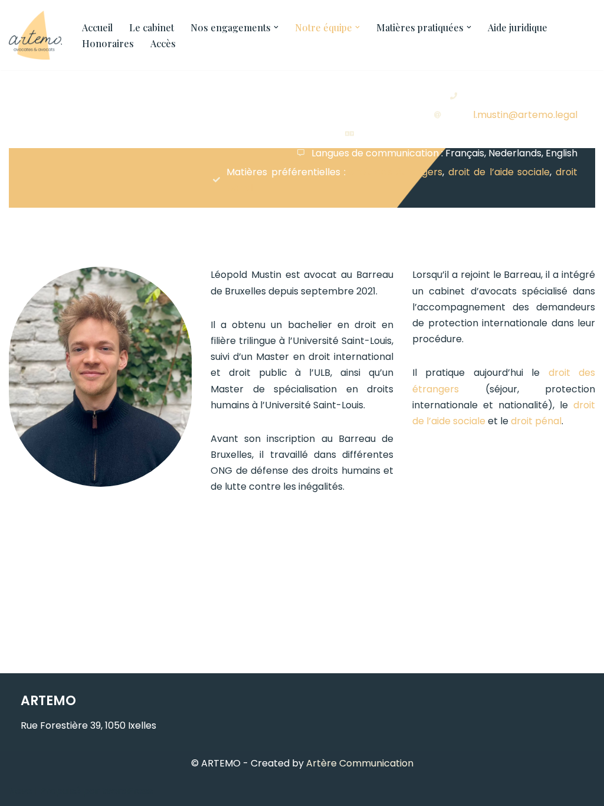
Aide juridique (517, 27)
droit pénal (536, 421)
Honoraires (108, 43)
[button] (276, 27)
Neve (20, 791)
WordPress (127, 791)
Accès (163, 43)
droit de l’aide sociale (499, 172)
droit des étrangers (396, 172)
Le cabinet (151, 27)
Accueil (97, 27)
